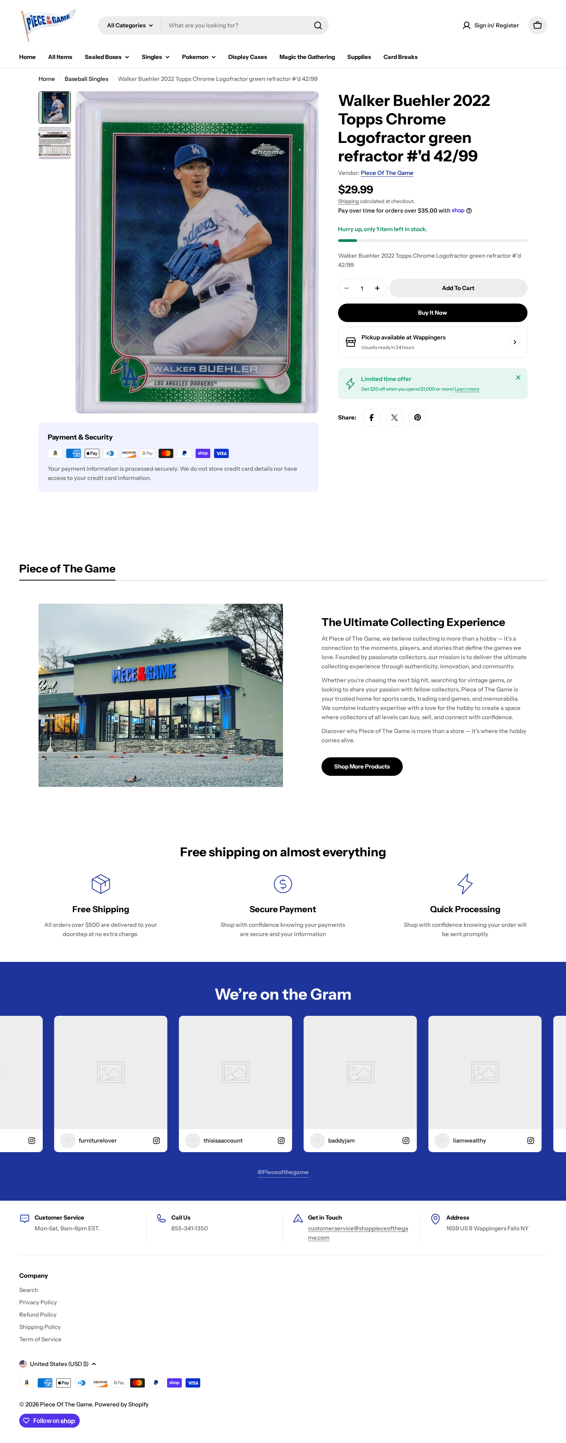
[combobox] (213, 25)
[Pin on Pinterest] (418, 417)
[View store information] (515, 342)
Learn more (467, 389)
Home (47, 78)
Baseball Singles (86, 78)
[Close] (518, 377)
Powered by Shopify (122, 1404)
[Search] (318, 25)
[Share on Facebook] (371, 417)
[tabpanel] (283, 695)
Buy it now (432, 312)
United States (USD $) (59, 1363)
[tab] (67, 571)
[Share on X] (394, 417)
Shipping (348, 201)
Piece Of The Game (387, 172)
